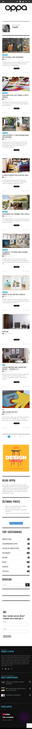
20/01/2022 (10, 333)
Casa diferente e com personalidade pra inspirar (15, 136)
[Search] (3, 1)
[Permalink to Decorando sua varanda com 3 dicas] (16, 202)
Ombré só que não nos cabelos (13, 294)
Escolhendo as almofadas (13, 695)
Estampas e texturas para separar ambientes (15, 253)
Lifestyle (5, 571)
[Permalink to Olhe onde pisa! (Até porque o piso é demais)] (16, 84)
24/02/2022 (10, 139)
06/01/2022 (10, 371)
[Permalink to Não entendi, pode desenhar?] (16, 45)
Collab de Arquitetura (10, 548)
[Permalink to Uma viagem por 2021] (16, 399)
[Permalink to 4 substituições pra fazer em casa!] (16, 165)
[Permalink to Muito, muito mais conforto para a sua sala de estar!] (3, 689)
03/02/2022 (10, 256)
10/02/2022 (10, 216)
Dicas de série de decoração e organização (16, 509)
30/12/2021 (10, 414)
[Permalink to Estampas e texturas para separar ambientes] (16, 240)
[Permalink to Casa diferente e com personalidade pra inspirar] (16, 124)
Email (5, 622)
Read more (4, 72)
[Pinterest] (26, 1)
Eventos (5, 566)
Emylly (5, 59)
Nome (4, 629)
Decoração (5, 54)
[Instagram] (20, 1)
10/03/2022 (10, 59)
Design (4, 557)
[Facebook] (17, 1)
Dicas (4, 365)
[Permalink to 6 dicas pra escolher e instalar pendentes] (3, 682)
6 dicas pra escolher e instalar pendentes (15, 682)
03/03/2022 (10, 99)
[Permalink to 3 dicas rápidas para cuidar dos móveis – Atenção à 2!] (16, 355)
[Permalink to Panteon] (16, 321)
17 (30, 682)
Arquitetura (6, 539)
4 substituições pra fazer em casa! (15, 175)
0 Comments (27, 72)
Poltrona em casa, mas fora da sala (14, 513)
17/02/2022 (10, 177)
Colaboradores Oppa (9, 544)
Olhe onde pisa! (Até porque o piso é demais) (15, 96)
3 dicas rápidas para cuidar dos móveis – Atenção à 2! (14, 368)
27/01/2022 (10, 296)
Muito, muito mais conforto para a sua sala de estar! (16, 689)
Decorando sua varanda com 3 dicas (15, 214)
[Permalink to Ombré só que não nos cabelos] (16, 282)
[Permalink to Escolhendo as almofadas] (3, 695)
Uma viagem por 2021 (10, 412)
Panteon (5, 331)
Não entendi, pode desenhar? (12, 57)
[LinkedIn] (23, 1)
